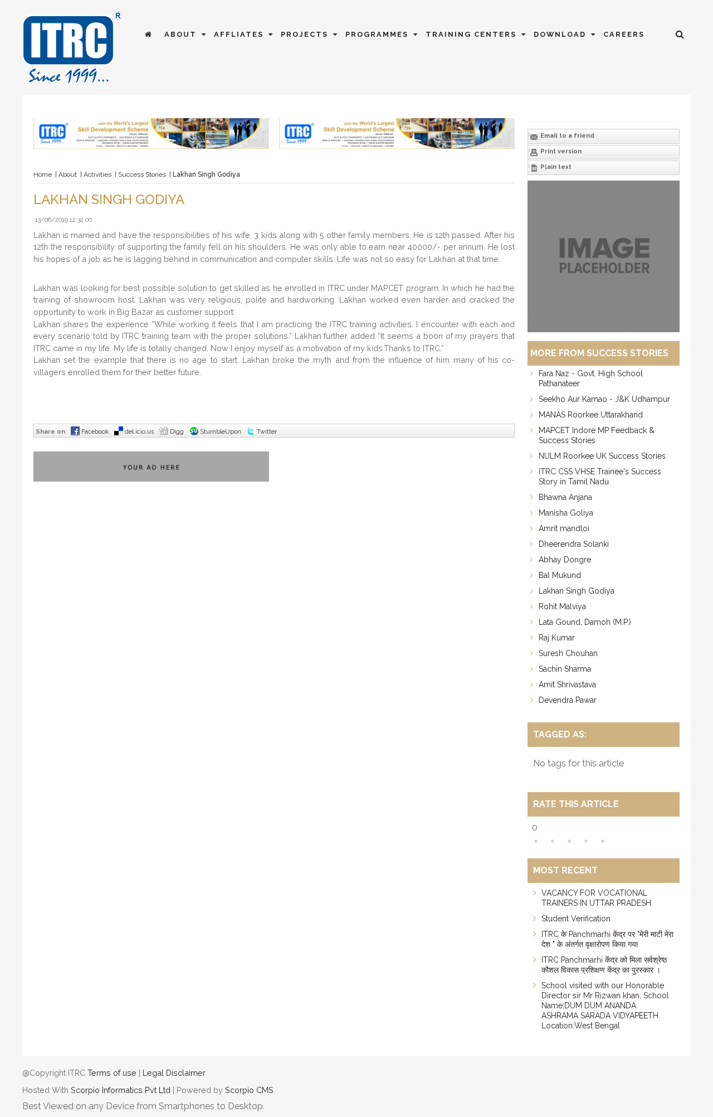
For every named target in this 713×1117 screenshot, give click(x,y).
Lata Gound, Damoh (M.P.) (585, 622)
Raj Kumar (557, 637)
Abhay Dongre (565, 559)
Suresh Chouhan (568, 653)
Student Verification (576, 918)
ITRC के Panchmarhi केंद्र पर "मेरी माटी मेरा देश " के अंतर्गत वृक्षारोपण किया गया (607, 939)
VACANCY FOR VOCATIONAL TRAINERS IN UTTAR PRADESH (596, 897)
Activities (97, 174)
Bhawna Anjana (565, 497)
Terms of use (111, 1072)
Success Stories (142, 174)
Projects (306, 34)
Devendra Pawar (568, 700)
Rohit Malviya (562, 606)
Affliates (240, 34)
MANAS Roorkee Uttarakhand (591, 414)
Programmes (378, 34)
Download (561, 34)
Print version (560, 151)
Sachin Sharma (565, 668)
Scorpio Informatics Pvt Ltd (120, 1090)
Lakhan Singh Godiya (576, 590)
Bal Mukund (560, 575)
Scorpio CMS (249, 1090)
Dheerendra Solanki (574, 544)
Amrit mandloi (564, 528)
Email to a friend (566, 135)
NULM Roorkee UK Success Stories (602, 455)
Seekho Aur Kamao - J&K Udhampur (604, 399)
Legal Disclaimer (174, 1072)
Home (42, 174)
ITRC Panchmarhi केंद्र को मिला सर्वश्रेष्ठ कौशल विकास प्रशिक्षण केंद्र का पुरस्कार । (604, 964)
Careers (623, 34)
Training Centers (472, 34)
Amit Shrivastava (567, 684)
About (181, 34)
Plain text (555, 167)
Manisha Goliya (566, 512)
